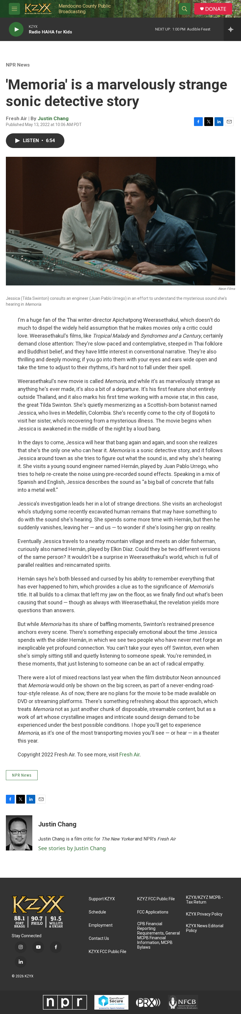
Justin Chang (53, 118)
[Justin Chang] (19, 832)
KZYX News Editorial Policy (204, 928)
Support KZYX (102, 899)
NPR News (18, 65)
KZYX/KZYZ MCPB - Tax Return (204, 899)
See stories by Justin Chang (72, 848)
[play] (16, 29)
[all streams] (232, 29)
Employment (101, 925)
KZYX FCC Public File (107, 952)
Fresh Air (129, 754)
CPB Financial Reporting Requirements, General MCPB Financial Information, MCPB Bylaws (158, 936)
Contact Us (99, 938)
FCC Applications (152, 912)
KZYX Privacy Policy (204, 914)
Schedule (97, 912)
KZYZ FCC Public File (156, 899)
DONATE (215, 9)
